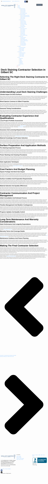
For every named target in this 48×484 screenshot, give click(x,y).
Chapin (20, 59)
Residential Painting (22, 8)
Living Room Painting (24, 24)
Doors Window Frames (24, 35)
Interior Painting (21, 50)
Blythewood (21, 58)
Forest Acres (20, 51)
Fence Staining (23, 29)
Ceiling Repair (23, 38)
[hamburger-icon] (17, 4)
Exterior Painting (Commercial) (25, 16)
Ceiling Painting (23, 26)
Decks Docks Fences (24, 28)
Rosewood (20, 62)
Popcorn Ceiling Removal (24, 40)
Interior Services (21, 19)
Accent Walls (22, 25)
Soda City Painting (23, 125)
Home (19, 5)
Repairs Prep (21, 36)
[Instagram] (27, 1)
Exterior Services (21, 27)
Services (19, 7)
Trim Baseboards (23, 45)
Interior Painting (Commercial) (25, 15)
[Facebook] (25, 1)
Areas (19, 57)
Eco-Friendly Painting (24, 13)
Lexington (19, 46)
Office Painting (23, 17)
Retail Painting (23, 18)
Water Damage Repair (24, 39)
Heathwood (21, 61)
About (19, 6)
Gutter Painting (23, 34)
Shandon (20, 60)
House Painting (21, 49)
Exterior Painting (21, 48)
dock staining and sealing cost (8, 229)
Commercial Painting (22, 14)
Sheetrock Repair (23, 37)
